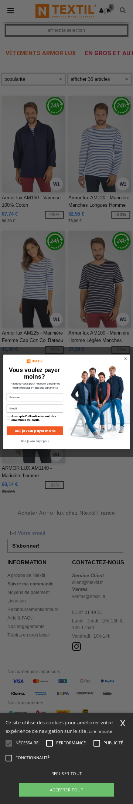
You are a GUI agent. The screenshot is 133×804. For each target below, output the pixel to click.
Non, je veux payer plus (34, 441)
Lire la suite (100, 731)
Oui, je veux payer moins (34, 431)
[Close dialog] (125, 359)
